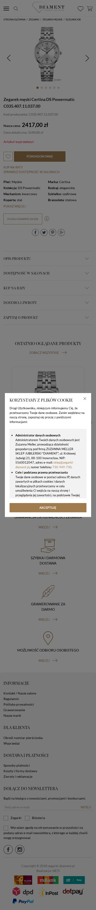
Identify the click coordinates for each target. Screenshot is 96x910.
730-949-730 (62, 467)
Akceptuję (47, 508)
